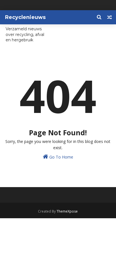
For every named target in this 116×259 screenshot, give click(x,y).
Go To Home (60, 157)
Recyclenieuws (25, 17)
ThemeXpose (67, 211)
